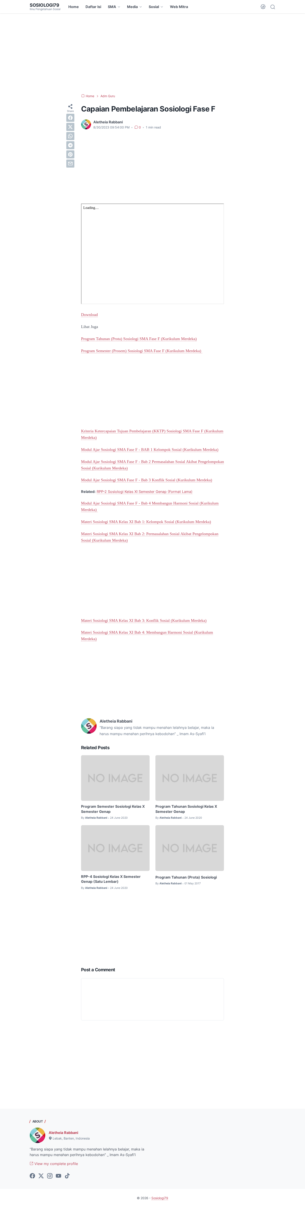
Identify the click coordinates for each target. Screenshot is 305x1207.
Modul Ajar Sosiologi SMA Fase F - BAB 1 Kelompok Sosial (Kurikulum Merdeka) (149, 449)
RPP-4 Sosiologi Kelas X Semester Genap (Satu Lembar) (111, 879)
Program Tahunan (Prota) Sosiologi (186, 877)
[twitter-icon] (41, 1176)
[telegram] (70, 145)
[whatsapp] (70, 136)
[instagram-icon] (49, 1176)
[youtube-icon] (58, 1176)
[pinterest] (70, 154)
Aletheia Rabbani (63, 1132)
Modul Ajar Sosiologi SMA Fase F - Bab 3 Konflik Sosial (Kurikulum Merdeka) (146, 480)
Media (132, 6)
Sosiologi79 (44, 5)
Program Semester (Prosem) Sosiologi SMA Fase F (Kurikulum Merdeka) (141, 351)
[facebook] (70, 118)
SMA (112, 6)
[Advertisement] (152, 53)
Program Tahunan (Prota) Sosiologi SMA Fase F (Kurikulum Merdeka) (139, 338)
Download (89, 314)
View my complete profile (55, 1163)
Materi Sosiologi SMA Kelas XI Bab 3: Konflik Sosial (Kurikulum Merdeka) (144, 620)
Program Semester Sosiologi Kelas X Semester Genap (113, 809)
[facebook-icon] (32, 1176)
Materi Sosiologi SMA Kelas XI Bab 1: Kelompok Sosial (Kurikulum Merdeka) (146, 521)
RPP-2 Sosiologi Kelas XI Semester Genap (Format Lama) (144, 491)
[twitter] (70, 127)
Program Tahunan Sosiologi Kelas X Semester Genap (186, 809)
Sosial (154, 6)
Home (73, 6)
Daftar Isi (93, 6)
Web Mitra (179, 6)
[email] (70, 164)
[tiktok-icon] (67, 1176)
